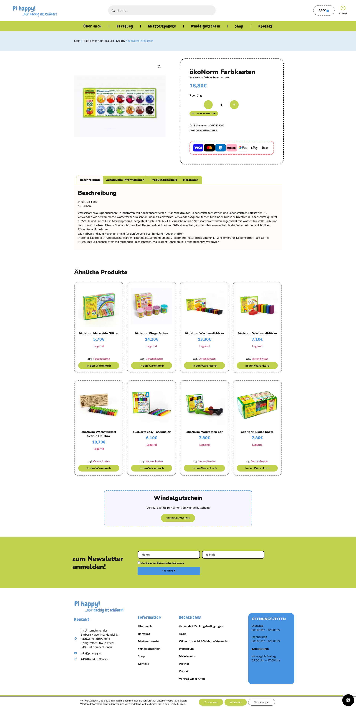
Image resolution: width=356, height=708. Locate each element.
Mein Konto (187, 656)
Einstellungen (261, 702)
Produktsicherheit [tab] (164, 180)
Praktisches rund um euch (98, 40)
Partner (184, 663)
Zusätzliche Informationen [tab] (125, 180)
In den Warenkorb (204, 113)
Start (77, 40)
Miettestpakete (162, 26)
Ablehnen (235, 702)
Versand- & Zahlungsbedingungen (201, 626)
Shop (239, 26)
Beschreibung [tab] (90, 180)
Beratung (125, 26)
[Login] (343, 8)
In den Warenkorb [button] (99, 365)
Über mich (92, 26)
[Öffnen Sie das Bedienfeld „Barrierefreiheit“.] (348, 700)
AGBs (182, 633)
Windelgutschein (205, 26)
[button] (159, 66)
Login (343, 13)
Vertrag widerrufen (192, 678)
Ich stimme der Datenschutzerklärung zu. (162, 563)
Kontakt (265, 26)
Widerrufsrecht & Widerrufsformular (204, 641)
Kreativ (120, 40)
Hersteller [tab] (190, 180)
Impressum (186, 648)
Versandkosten (206, 130)
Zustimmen (210, 702)
